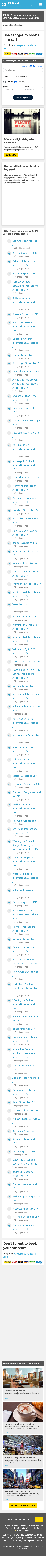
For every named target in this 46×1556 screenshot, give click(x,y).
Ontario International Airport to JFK (24, 1094)
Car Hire (23, 1525)
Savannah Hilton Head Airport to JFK (24, 399)
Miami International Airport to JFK (23, 751)
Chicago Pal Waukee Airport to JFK (23, 1229)
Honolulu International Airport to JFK (25, 1040)
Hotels (17, 1528)
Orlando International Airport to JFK (24, 265)
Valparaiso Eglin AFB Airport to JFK (23, 653)
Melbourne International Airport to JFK (25, 698)
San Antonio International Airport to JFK (26, 596)
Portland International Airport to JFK (24, 501)
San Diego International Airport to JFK (25, 832)
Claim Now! (11, 155)
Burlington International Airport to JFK (25, 522)
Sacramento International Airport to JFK (26, 640)
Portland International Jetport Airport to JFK (24, 963)
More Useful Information (23, 1505)
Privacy (19, 1530)
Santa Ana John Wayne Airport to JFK (24, 534)
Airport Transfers (36, 1525)
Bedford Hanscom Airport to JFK (22, 1175)
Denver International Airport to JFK (23, 951)
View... (7, 1399)
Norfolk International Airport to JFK (24, 930)
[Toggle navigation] (40, 4)
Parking (9, 1528)
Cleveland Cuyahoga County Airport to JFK (24, 1163)
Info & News (26, 1528)
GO (38, 1519)
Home (7, 1525)
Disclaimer (38, 1528)
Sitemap (28, 1530)
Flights (15, 1525)
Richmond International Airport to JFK (25, 489)
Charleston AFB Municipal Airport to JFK (26, 424)
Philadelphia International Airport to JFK (26, 710)
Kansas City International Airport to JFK (26, 575)
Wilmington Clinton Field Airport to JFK (26, 628)
